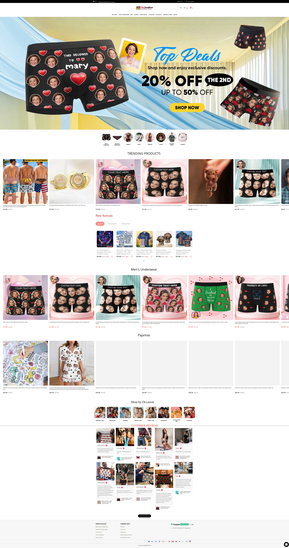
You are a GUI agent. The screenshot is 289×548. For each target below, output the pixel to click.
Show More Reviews (145, 516)
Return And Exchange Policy (102, 526)
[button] (181, 7)
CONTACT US (180, 1)
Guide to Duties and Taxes (126, 535)
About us (122, 526)
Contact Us (122, 529)
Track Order (191, 1)
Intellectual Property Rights (102, 529)
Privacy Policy (99, 532)
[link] (114, 15)
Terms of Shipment (100, 535)
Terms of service (99, 537)
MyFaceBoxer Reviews (125, 537)
